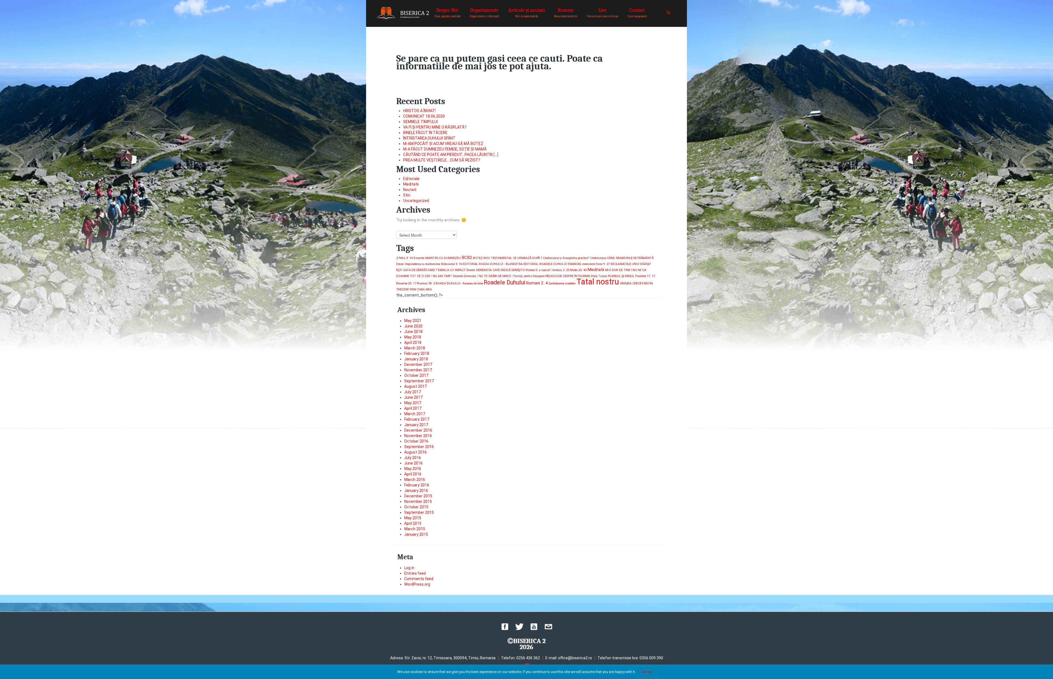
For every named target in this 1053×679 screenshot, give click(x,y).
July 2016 (412, 457)
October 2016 (416, 441)
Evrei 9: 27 (603, 264)
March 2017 (414, 414)
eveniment (588, 264)
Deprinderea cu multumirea (422, 264)
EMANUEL (575, 264)
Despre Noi (447, 12)
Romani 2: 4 (537, 283)
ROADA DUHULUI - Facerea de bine (459, 283)
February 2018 (416, 353)
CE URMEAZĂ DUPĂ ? (527, 258)
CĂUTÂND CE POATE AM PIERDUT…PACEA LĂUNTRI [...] (450, 154)
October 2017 (416, 375)
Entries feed (415, 573)
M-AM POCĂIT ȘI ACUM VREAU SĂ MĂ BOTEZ (443, 143)
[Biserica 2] (402, 13)
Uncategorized (416, 200)
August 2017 (415, 386)
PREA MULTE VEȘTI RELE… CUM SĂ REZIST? (441, 160)
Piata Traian (599, 276)
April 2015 (412, 523)
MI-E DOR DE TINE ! (618, 270)
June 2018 (413, 331)
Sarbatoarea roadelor (562, 283)
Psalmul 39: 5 (426, 283)
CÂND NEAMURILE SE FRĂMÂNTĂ (630, 258)
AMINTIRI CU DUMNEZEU (443, 258)
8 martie (419, 258)
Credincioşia (598, 258)
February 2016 (416, 485)
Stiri (406, 195)
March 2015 (414, 529)
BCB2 (467, 257)
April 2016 (412, 474)
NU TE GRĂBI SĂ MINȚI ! (496, 276)
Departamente (484, 12)
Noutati (409, 189)
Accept (647, 672)
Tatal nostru (597, 281)
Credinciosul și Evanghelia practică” (566, 258)
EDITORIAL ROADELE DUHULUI (545, 264)
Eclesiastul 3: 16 (451, 264)
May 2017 (412, 403)
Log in (409, 568)
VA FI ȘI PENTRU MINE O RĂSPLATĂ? (434, 127)
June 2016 (413, 463)
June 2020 (413, 326)
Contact (637, 12)
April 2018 (412, 342)
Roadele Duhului (504, 282)
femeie (470, 270)
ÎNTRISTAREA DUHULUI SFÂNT (429, 138)
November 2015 (418, 501)
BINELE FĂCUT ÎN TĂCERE (425, 132)
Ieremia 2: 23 (560, 270)
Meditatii (411, 184)
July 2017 (412, 392)
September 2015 (419, 512)
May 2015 (412, 518)
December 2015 (418, 496)
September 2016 (419, 446)
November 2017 (418, 370)
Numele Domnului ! (465, 276)
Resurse (566, 12)
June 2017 (413, 397)
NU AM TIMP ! (442, 276)
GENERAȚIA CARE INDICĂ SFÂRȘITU (500, 270)
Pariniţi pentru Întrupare (529, 276)
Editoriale (411, 178)
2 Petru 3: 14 (404, 258)
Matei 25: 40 (578, 270)
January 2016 (416, 490)
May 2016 (412, 468)
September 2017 (419, 381)
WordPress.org (417, 584)
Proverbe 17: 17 (645, 276)
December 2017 (418, 364)
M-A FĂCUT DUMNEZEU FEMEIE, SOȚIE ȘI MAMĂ (445, 149)
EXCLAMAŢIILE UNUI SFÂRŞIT (631, 264)
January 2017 (416, 425)
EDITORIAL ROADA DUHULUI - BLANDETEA (493, 264)
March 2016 (414, 479)
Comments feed (418, 579)
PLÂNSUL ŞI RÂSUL (621, 276)
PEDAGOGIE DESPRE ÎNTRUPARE (567, 276)
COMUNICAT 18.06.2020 (424, 116)
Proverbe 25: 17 (406, 283)
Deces (400, 264)
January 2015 (416, 534)
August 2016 (415, 452)
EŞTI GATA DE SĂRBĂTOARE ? (416, 270)
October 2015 (416, 507)
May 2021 (412, 320)
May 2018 (412, 337)
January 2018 (416, 359)
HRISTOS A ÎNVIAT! (419, 111)
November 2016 (418, 435)
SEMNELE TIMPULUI (420, 121)
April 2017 (412, 408)
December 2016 (418, 430)
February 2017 (416, 419)
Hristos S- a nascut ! (538, 270)
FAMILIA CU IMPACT (452, 270)
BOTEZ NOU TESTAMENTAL (492, 258)
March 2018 (414, 348)
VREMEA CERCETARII (634, 283)
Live (602, 12)
